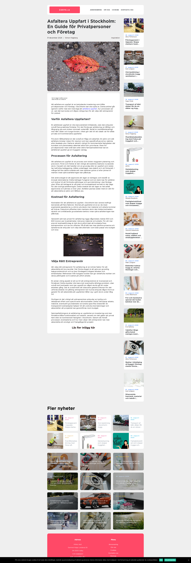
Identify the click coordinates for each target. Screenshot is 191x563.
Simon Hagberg (71, 38)
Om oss (107, 10)
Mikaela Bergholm (131, 198)
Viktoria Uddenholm (132, 230)
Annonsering (96, 10)
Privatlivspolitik (170, 560)
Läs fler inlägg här (83, 327)
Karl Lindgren (129, 69)
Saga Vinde (129, 101)
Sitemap (113, 556)
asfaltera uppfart (90, 109)
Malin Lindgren (130, 262)
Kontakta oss (127, 10)
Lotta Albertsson (131, 294)
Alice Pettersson (131, 36)
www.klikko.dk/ (79, 557)
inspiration (115, 38)
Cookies (115, 10)
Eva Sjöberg (129, 327)
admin (127, 166)
